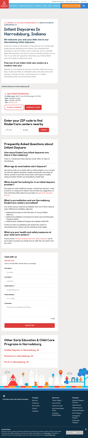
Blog (49, 5)
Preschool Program (78, 410)
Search (44, 130)
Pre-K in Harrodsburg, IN (16, 362)
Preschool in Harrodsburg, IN (18, 356)
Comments (8, 303)
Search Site (84, 6)
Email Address (9, 286)
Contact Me (29, 325)
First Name (8, 268)
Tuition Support (56, 400)
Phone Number (9, 294)
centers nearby (70, 6)
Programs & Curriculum (26, 5)
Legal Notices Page (50, 435)
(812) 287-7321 (13, 102)
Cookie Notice (47, 433)
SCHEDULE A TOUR (33, 107)
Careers (34, 408)
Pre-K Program (76, 413)
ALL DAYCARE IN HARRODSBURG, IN (26, 23)
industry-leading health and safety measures (31, 239)
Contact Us (56, 5)
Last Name (8, 277)
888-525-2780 (9, 261)
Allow (74, 432)
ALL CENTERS (8, 23)
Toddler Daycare (77, 408)
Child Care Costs (57, 405)
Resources (38, 5)
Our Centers (13, 5)
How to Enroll (56, 403)
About (45, 5)
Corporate (35, 411)
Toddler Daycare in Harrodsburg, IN (21, 350)
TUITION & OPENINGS (14, 107)
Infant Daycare (76, 405)
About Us (35, 400)
